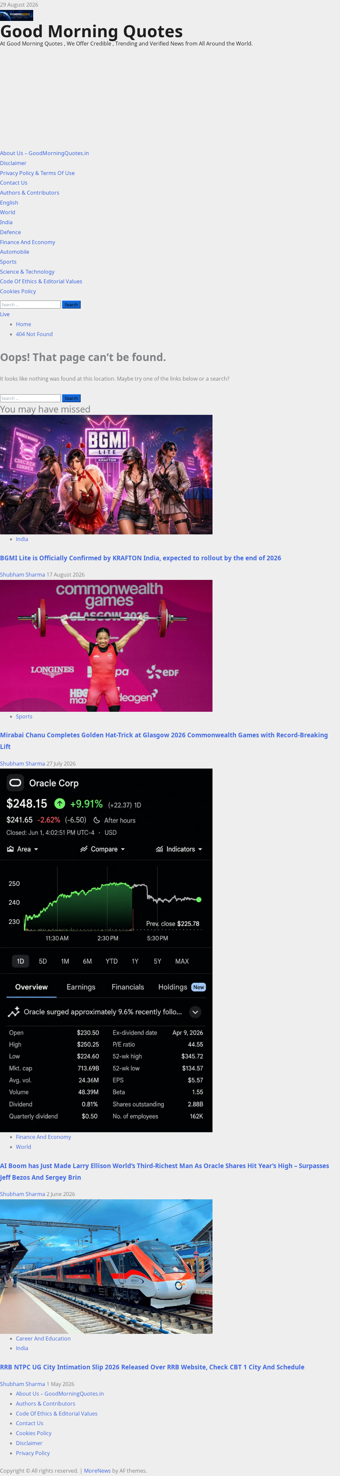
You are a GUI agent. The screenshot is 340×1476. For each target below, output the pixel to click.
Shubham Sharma (23, 574)
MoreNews (97, 1470)
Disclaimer (13, 163)
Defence (10, 232)
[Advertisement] (170, 101)
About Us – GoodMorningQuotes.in (44, 153)
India (6, 222)
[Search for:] (31, 304)
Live (5, 314)
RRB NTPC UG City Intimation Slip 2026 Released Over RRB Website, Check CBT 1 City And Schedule (152, 1367)
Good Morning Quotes (91, 31)
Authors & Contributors (29, 192)
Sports (8, 261)
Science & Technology (27, 271)
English (9, 202)
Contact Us (14, 182)
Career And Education (43, 1338)
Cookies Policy (18, 291)
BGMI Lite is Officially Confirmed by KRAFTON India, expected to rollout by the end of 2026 (140, 558)
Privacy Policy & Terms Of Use (37, 173)
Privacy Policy (33, 1453)
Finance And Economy (27, 242)
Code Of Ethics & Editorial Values (41, 281)
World (7, 212)
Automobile (14, 251)
